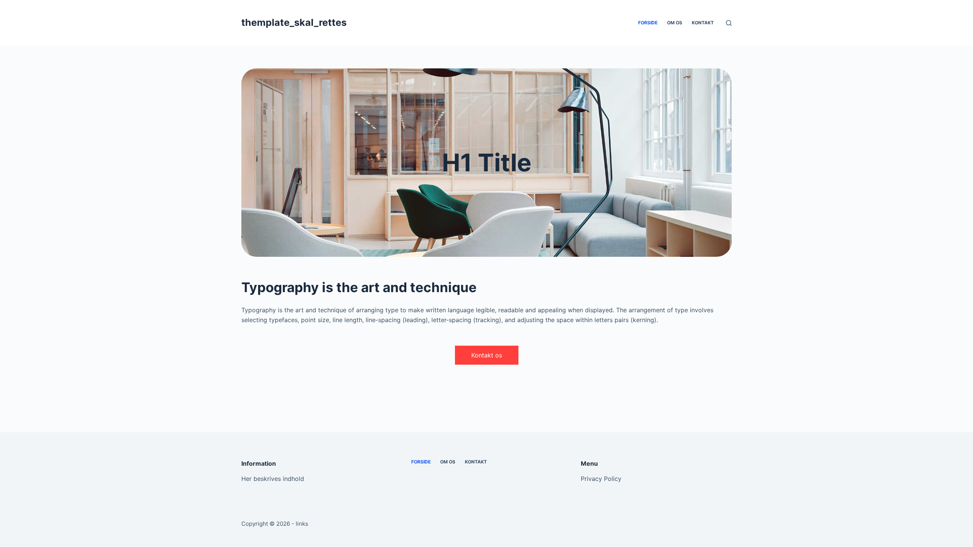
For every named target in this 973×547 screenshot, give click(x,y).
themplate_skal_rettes (294, 22)
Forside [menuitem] (648, 22)
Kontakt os (486, 355)
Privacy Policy (601, 478)
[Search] (729, 23)
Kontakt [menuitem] (703, 22)
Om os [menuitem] (674, 22)
